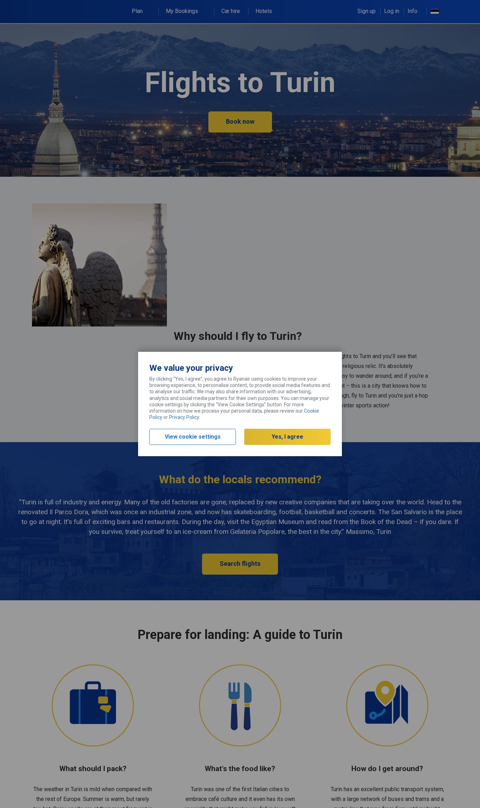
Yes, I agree (287, 436)
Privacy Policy (184, 417)
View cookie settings (193, 436)
